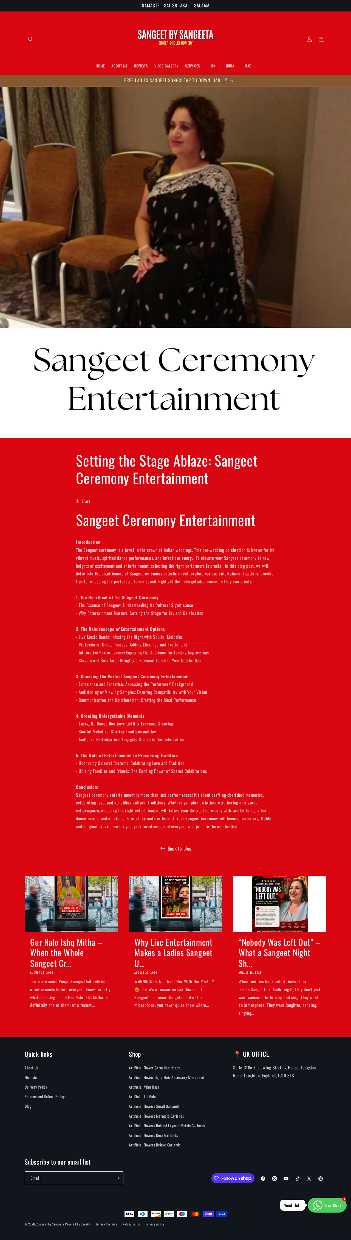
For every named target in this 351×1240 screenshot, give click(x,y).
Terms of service (106, 1224)
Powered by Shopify (78, 1224)
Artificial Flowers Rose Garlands (153, 1135)
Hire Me (31, 1077)
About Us (31, 1067)
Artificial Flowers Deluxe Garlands (154, 1145)
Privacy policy (155, 1224)
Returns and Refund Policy (45, 1097)
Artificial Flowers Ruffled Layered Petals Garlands (167, 1125)
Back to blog (180, 848)
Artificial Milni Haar (144, 1087)
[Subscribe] (117, 1177)
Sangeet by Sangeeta (50, 1224)
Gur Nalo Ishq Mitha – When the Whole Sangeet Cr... (66, 952)
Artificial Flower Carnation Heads (154, 1067)
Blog (28, 1106)
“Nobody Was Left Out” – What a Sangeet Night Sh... (279, 952)
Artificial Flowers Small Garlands (154, 1106)
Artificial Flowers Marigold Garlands (156, 1116)
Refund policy (132, 1224)
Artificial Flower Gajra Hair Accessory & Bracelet (166, 1077)
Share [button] (85, 501)
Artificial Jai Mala (142, 1097)
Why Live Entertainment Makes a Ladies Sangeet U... (173, 952)
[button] (31, 39)
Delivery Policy (36, 1087)
